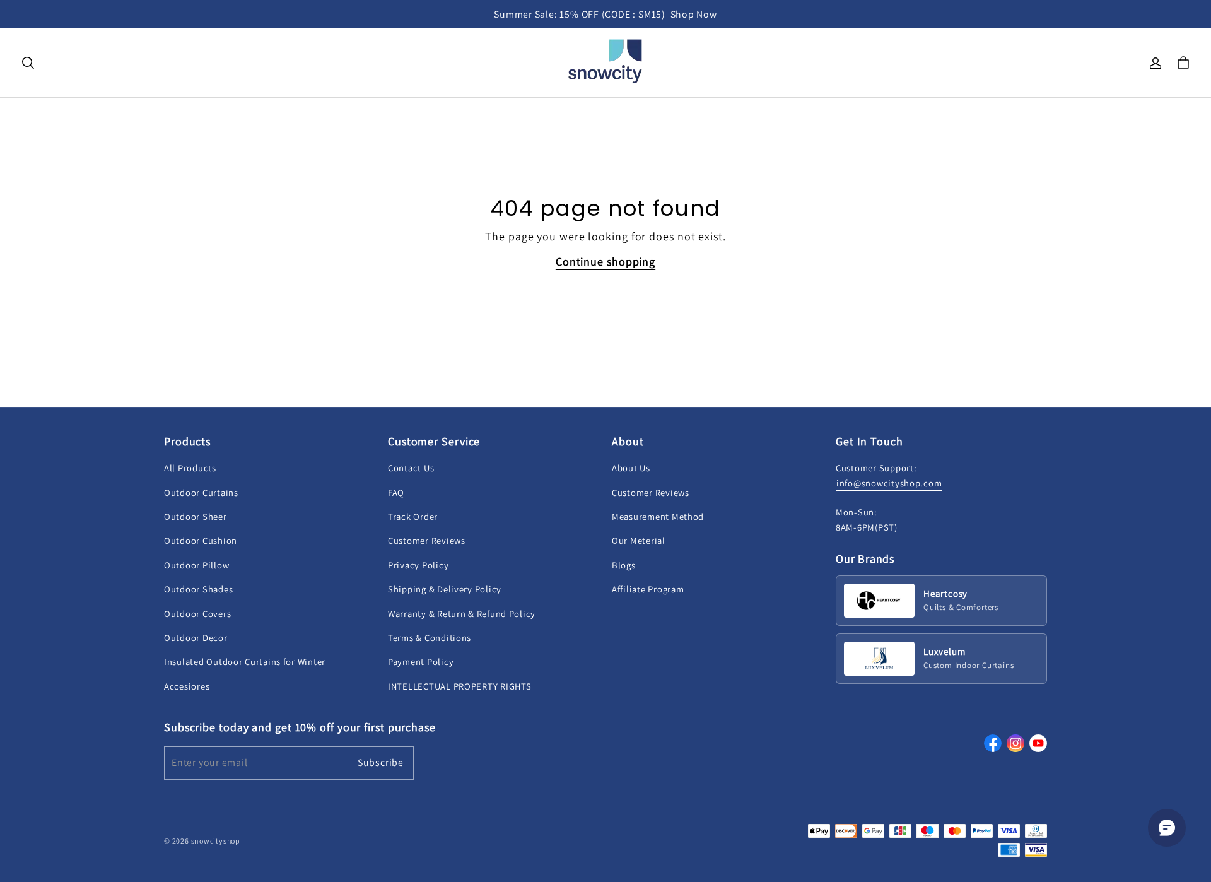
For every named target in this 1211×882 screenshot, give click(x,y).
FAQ (396, 492)
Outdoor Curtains (201, 492)
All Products (190, 468)
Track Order (413, 516)
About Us (631, 468)
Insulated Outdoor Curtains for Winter (244, 661)
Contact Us (411, 468)
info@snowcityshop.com (889, 483)
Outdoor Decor (196, 638)
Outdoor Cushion (200, 540)
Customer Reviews (426, 540)
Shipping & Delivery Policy (444, 589)
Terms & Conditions (429, 638)
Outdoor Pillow (196, 565)
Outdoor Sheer (195, 516)
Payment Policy (420, 661)
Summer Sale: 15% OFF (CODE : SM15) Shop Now (605, 14)
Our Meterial (638, 540)
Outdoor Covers (197, 614)
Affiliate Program (648, 589)
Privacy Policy (418, 565)
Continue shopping (605, 261)
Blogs (624, 565)
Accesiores (186, 686)
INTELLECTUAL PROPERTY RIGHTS (459, 686)
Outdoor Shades (198, 589)
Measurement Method (658, 516)
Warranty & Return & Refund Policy (461, 614)
